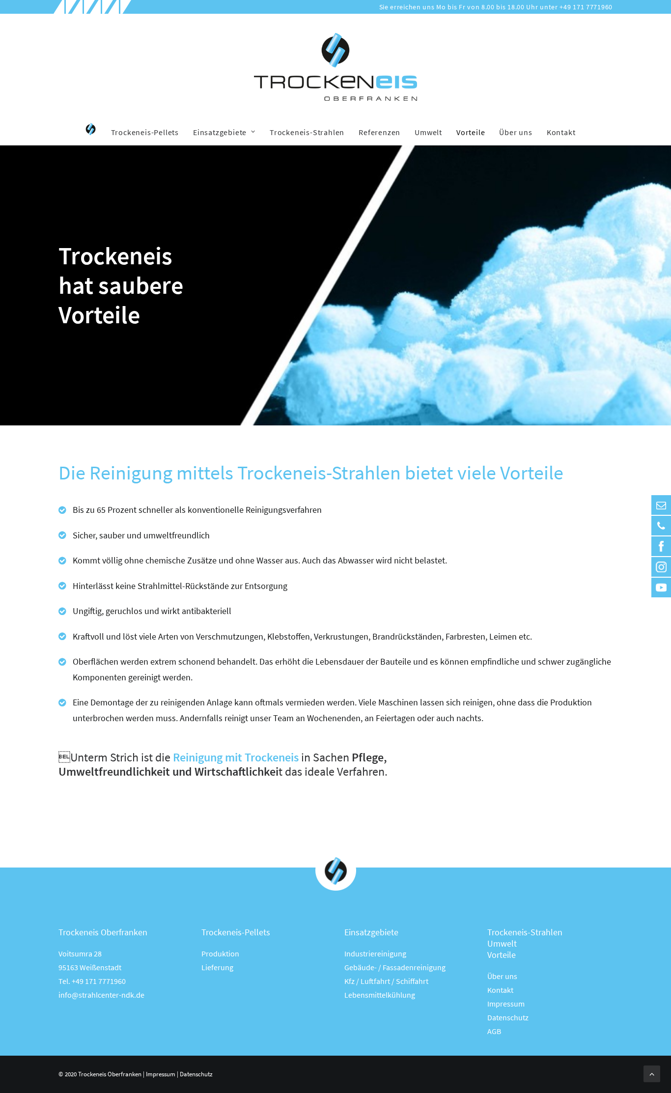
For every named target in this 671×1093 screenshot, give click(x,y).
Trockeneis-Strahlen (307, 132)
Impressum (506, 1004)
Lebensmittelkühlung (379, 995)
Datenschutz (508, 1017)
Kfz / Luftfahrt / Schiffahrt (386, 981)
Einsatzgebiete (220, 132)
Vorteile (470, 132)
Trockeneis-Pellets (145, 132)
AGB (494, 1031)
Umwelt (428, 132)
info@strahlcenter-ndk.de (101, 995)
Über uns (515, 132)
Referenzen (379, 132)
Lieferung (217, 967)
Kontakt (561, 132)
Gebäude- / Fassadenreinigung (395, 967)
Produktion (220, 953)
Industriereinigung (375, 953)
